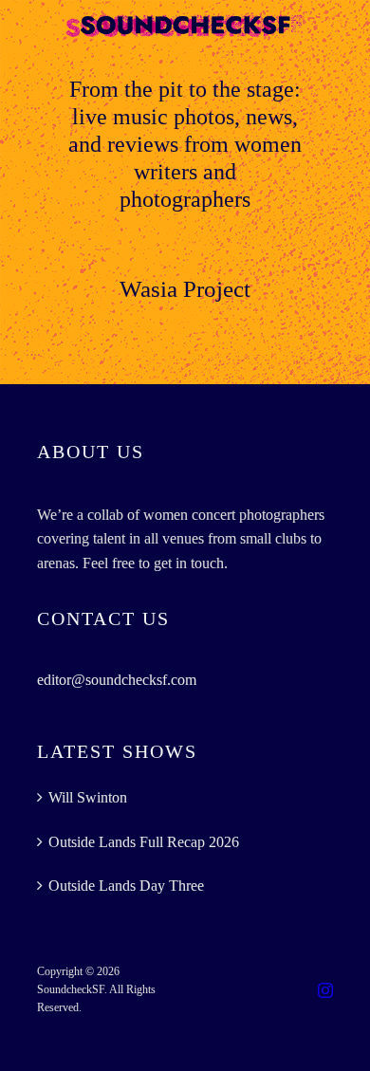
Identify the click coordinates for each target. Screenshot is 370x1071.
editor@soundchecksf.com (116, 680)
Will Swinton (87, 797)
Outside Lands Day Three (126, 885)
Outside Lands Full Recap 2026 (143, 842)
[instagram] (325, 990)
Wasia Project (185, 289)
